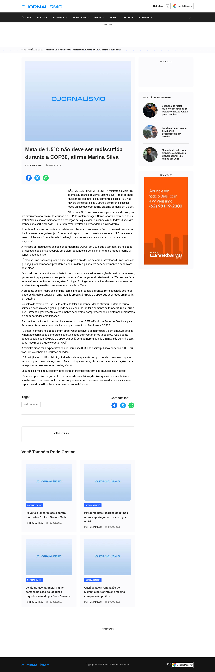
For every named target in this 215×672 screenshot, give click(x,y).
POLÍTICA (42, 17)
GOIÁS (97, 17)
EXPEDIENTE (145, 17)
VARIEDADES (79, 17)
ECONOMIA (58, 17)
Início (24, 50)
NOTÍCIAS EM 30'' (36, 50)
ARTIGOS (128, 17)
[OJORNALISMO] (42, 6)
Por (34, 523)
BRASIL (113, 17)
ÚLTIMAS (26, 17)
